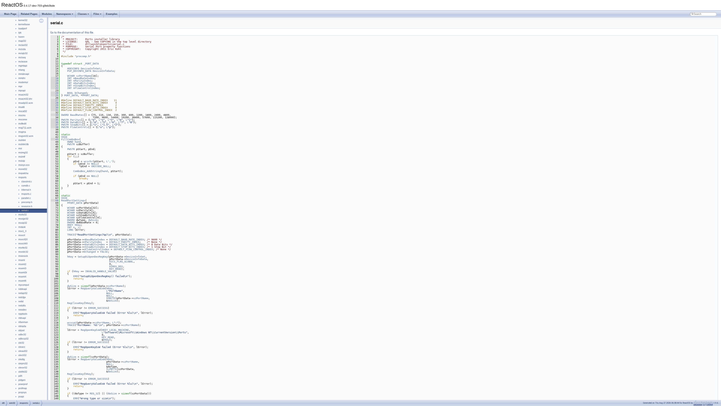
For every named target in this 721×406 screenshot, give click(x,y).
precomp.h (26, 202)
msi (20, 148)
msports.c (26, 194)
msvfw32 (22, 247)
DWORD (65, 115)
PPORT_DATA (89, 95)
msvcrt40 (23, 243)
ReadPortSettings (73, 200)
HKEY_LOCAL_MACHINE (115, 330)
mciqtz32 (23, 53)
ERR (75, 276)
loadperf (22, 28)
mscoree (22, 119)
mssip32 (22, 223)
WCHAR (71, 75)
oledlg (21, 359)
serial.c (25, 210)
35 (54, 119)
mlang (21, 70)
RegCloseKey (75, 303)
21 (54, 85)
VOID (64, 137)
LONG (70, 229)
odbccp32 (23, 338)
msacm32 (23, 94)
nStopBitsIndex (83, 85)
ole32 (21, 343)
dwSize (92, 220)
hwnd (78, 141)
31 (54, 110)
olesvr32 (22, 367)
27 (54, 100)
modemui (23, 82)
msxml (21, 260)
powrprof (22, 384)
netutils (22, 305)
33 (54, 115)
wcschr (88, 161)
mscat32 (22, 111)
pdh (20, 376)
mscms (22, 115)
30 (54, 107)
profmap (22, 388)
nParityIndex (82, 80)
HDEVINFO (73, 68)
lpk (19, 32)
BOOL (70, 93)
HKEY (70, 224)
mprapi (22, 90)
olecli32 (22, 355)
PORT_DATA (71, 95)
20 (54, 83)
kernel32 (22, 20)
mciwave (22, 61)
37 (54, 124)
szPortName (83, 75)
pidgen (22, 380)
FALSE (104, 251)
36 (54, 122)
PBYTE (111, 298)
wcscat (71, 322)
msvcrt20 (23, 239)
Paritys (75, 119)
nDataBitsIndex (83, 83)
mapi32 (22, 41)
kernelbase (24, 24)
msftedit (22, 123)
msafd (21, 107)
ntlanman (23, 322)
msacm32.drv (25, 99)
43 (54, 139)
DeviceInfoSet (90, 68)
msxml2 (22, 264)
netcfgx (22, 297)
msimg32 (23, 152)
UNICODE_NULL (100, 166)
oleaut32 (22, 351)
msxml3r (22, 272)
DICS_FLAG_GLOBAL (121, 261)
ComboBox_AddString (86, 171)
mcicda (22, 49)
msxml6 (22, 281)
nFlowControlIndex (86, 88)
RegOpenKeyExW (90, 330)
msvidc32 (23, 252)
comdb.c (25, 185)
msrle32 (22, 214)
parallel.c (26, 198)
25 (54, 95)
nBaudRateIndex (83, 78)
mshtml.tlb (23, 144)
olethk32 (22, 371)
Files (96, 14)
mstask (22, 227)
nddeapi (22, 289)
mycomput (23, 285)
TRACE (71, 234)
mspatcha (23, 173)
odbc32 (22, 334)
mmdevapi (23, 74)
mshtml (22, 140)
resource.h (26, 206)
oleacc (21, 347)
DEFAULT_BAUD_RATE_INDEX (126, 239)
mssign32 (23, 218)
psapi (21, 396)
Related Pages (29, 14)
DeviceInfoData (103, 71)
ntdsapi (22, 318)
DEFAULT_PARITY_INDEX (124, 242)
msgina (22, 132)
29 (54, 105)
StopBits (76, 124)
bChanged (81, 93)
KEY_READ (115, 268)
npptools (22, 314)
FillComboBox (70, 139)
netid (20, 301)
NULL (94, 163)
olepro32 (23, 363)
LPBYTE (112, 369)
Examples (111, 14)
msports (22, 177)
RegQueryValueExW (93, 288)
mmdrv (21, 78)
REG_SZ (94, 393)
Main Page (10, 14)
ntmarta (22, 326)
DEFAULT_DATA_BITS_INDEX (126, 244)
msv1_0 (22, 231)
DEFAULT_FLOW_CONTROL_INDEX (133, 249)
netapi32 (22, 293)
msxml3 (22, 268)
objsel (21, 330)
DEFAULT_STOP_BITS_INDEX (126, 246)
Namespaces (63, 14)
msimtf (21, 156)
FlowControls (79, 127)
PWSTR (65, 119)
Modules (47, 14)
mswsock (23, 256)
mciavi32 (23, 45)
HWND (70, 141)
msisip (21, 161)
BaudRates (77, 115)
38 (54, 127)
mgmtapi (22, 65)
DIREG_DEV (116, 266)
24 (54, 93)
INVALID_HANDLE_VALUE (100, 271)
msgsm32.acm (25, 136)
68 (54, 200)
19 (54, 80)
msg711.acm (24, 127)
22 (54, 88)
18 (54, 78)
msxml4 (22, 276)
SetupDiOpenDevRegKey (93, 256)
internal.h (26, 190)
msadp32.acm (25, 103)
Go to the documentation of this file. (72, 32)
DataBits (76, 122)
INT (69, 78)
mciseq (22, 57)
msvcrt (21, 235)
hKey (78, 224)
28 (54, 102)
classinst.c (26, 181)
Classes (82, 14)
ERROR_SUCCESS (98, 308)
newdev (22, 309)
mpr (20, 86)
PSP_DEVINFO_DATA (79, 71)
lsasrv (21, 37)
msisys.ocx (23, 165)
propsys (22, 392)
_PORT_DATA (91, 63)
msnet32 (22, 169)
